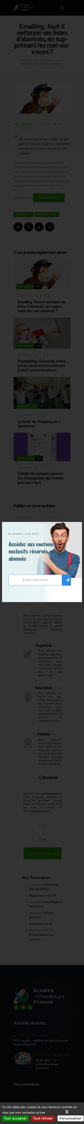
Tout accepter (15, 1118)
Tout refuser (43, 1118)
